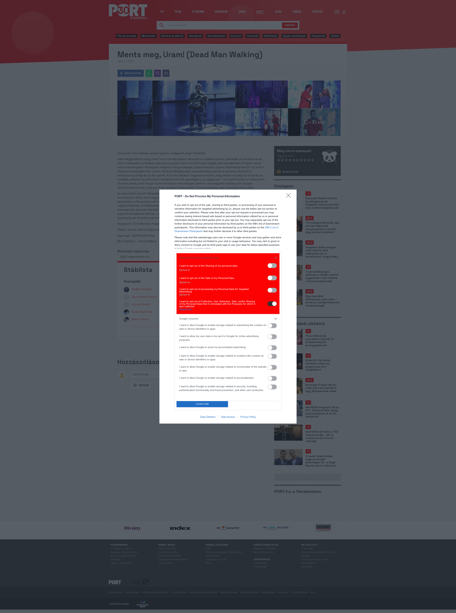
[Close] (289, 196)
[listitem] (228, 258)
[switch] (272, 265)
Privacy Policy (248, 416)
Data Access (228, 416)
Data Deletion (208, 416)
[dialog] (228, 307)
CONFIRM (202, 404)
